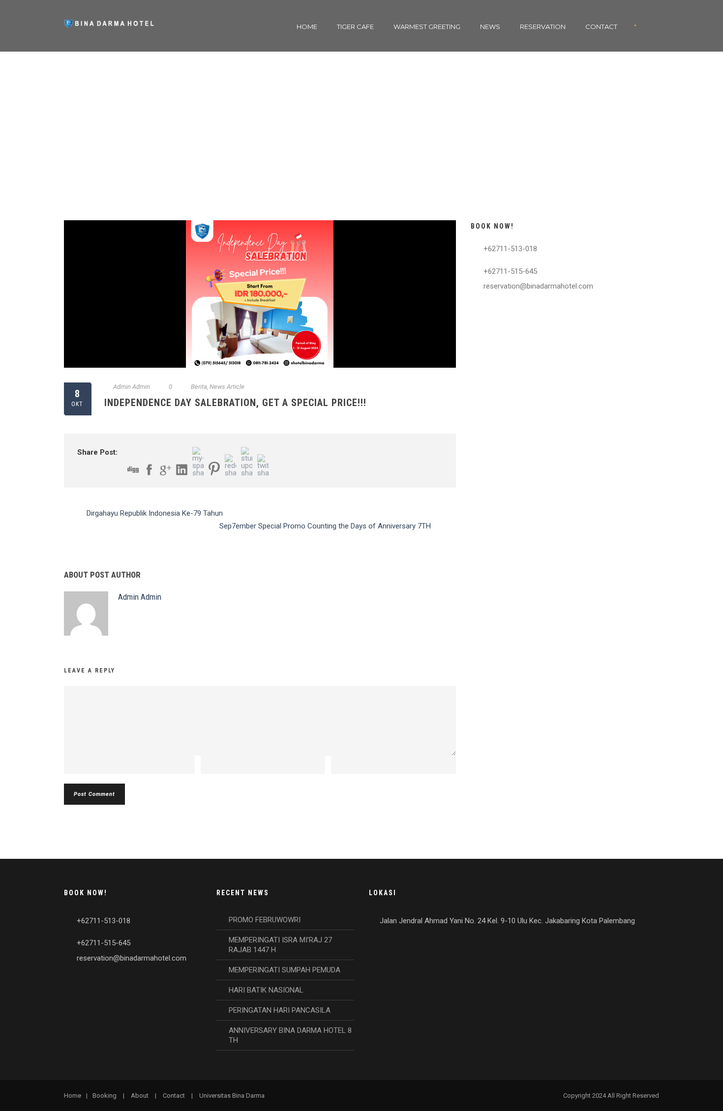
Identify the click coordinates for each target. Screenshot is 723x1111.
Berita (199, 386)
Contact (601, 26)
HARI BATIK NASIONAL (266, 990)
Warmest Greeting (426, 26)
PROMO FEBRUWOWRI (265, 919)
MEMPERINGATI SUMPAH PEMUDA (284, 969)
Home (307, 26)
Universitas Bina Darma (232, 1095)
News (490, 26)
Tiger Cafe (355, 26)
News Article (227, 386)
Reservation (543, 26)
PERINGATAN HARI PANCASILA (280, 1010)
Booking (104, 1095)
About (140, 1095)
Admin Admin (131, 386)
